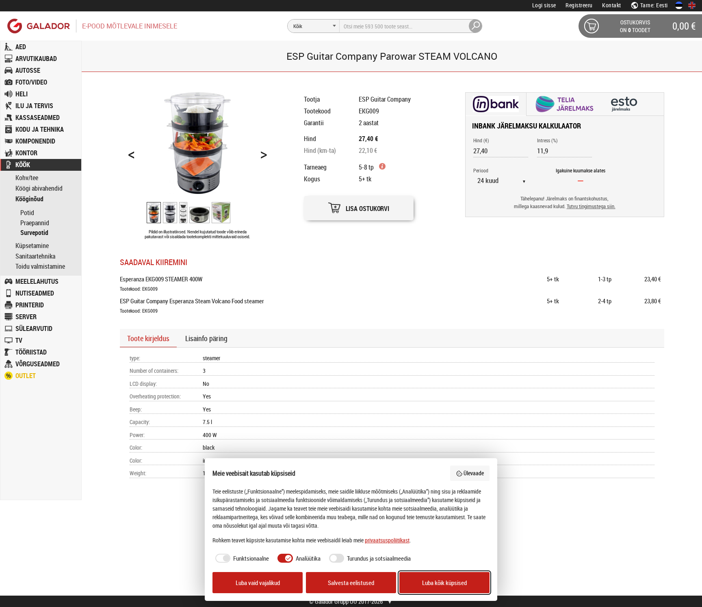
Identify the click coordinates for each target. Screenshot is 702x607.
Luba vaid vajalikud (258, 583)
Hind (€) (481, 140)
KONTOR (26, 152)
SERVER (26, 316)
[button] (359, 206)
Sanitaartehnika (35, 256)
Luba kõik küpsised (444, 583)
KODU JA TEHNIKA (39, 129)
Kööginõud (29, 199)
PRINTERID (29, 304)
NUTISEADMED (34, 293)
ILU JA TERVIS (34, 105)
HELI (21, 93)
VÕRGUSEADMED (37, 363)
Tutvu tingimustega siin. (591, 206)
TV (18, 340)
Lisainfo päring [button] (206, 338)
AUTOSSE (27, 70)
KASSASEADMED (37, 117)
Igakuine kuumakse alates (580, 170)
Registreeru (579, 5)
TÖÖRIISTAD (31, 352)
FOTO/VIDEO (31, 82)
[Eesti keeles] (678, 5)
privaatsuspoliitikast (387, 540)
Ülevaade (474, 473)
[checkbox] (240, 558)
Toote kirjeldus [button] (148, 338)
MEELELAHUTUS (36, 281)
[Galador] (38, 26)
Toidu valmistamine (40, 266)
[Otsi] (476, 26)
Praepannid (34, 222)
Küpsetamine (32, 245)
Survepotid (34, 232)
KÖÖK (22, 164)
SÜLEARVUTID (33, 328)
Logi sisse (544, 5)
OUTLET (25, 375)
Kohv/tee (26, 178)
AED (20, 46)
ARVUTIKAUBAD (36, 58)
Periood (480, 170)
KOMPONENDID (35, 141)
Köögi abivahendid (39, 188)
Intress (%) (547, 140)
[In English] (692, 5)
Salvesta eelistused (351, 583)
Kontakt (611, 5)
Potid (27, 212)
